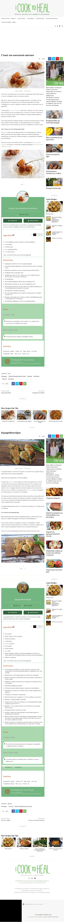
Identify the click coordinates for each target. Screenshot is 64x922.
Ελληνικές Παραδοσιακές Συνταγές (17, 376)
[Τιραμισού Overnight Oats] (48, 227)
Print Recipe (27, 91)
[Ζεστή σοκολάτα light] (54, 148)
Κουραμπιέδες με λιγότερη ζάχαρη (53, 122)
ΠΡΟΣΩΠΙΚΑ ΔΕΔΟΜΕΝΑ (33, 882)
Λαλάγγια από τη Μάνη (38, 392)
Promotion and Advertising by (36, 916)
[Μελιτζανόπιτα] (54, 206)
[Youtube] (60, 26)
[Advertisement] (32, 40)
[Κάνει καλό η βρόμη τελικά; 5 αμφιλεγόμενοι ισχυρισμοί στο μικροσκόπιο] (48, 218)
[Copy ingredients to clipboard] (14, 235)
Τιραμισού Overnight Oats (57, 226)
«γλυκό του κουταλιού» (15, 110)
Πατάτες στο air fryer (57, 238)
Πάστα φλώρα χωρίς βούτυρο (55, 421)
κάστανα (5, 132)
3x (41, 234)
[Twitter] (53, 58)
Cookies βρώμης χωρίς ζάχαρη (24, 421)
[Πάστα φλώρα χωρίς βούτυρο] (55, 415)
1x (34, 234)
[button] (62, 26)
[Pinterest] (57, 58)
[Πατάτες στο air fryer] (48, 239)
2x (37, 234)
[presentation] (23, 182)
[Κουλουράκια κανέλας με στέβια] (54, 165)
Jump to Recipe (19, 91)
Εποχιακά (29, 376)
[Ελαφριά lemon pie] (54, 182)
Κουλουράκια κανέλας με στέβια (53, 172)
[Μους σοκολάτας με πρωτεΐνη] (54, 131)
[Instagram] (57, 26)
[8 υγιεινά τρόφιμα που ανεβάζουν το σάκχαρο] (48, 233)
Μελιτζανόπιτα (49, 213)
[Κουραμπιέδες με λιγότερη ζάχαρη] (54, 114)
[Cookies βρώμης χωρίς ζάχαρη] (24, 415)
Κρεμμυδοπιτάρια (6, 392)
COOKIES (42, 882)
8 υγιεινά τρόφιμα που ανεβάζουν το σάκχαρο (57, 233)
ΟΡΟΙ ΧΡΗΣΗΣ (22, 882)
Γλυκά (9, 373)
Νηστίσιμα (11, 379)
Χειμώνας (4, 379)
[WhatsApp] (61, 58)
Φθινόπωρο (36, 376)
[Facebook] (55, 26)
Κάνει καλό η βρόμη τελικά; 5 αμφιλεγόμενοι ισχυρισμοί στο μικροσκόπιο (57, 219)
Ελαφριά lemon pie (53, 188)
